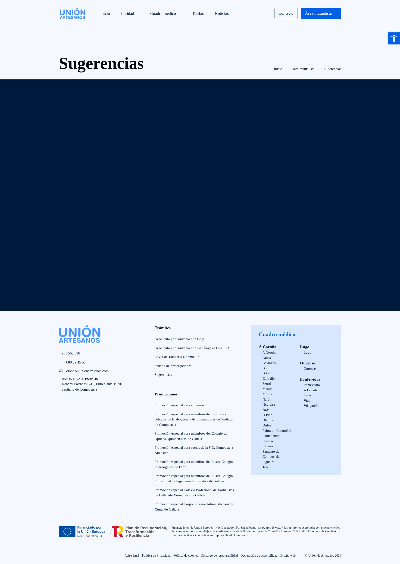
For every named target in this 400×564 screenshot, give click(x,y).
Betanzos (269, 363)
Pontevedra (310, 379)
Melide (267, 389)
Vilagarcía (311, 405)
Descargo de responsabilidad (219, 555)
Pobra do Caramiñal (276, 430)
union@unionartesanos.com (242, 250)
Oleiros (267, 420)
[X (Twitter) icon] (82, 555)
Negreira (268, 404)
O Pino (267, 415)
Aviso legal (132, 555)
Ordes (266, 425)
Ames (266, 358)
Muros (267, 394)
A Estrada (311, 390)
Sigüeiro (268, 462)
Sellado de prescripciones (173, 366)
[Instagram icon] (72, 555)
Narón (267, 399)
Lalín (307, 395)
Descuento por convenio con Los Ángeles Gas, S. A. (193, 348)
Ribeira (267, 446)
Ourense (307, 363)
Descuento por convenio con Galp (179, 339)
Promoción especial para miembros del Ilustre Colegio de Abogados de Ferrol (194, 464)
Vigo (307, 400)
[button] (394, 38)
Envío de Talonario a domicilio (177, 357)
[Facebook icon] (62, 555)
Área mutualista (302, 69)
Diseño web (288, 555)
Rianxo (267, 441)
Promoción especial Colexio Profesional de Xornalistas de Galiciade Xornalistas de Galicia (194, 492)
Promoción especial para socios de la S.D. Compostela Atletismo (194, 450)
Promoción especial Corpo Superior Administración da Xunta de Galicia (194, 506)
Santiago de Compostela (271, 454)
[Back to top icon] (16, 544)
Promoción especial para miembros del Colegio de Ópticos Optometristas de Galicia (191, 436)
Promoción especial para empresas (179, 405)
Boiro (266, 368)
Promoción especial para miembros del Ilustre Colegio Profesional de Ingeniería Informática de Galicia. (194, 478)
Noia (265, 410)
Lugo (304, 347)
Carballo (268, 378)
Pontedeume (271, 436)
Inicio (278, 69)
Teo (265, 467)
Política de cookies (185, 555)
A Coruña (267, 347)
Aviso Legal (105, 261)
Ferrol (266, 383)
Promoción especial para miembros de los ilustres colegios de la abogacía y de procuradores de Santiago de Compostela (194, 419)
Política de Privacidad (137, 261)
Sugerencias (332, 69)
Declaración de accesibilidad (259, 555)
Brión (266, 373)
